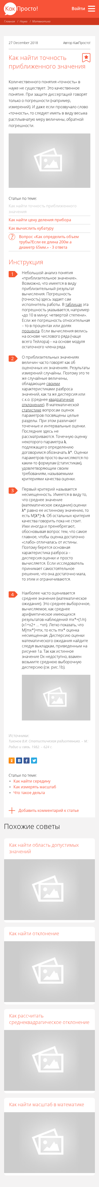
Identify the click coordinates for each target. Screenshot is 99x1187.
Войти (78, 8)
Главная (9, 21)
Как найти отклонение (34, 933)
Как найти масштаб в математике (46, 1104)
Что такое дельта (29, 792)
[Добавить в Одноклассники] (12, 761)
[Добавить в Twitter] (34, 761)
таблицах (73, 304)
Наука (23, 21)
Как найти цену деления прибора (40, 219)
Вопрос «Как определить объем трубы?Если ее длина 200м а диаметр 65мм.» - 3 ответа (49, 242)
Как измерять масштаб (34, 786)
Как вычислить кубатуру (31, 228)
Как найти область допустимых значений (44, 848)
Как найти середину (31, 781)
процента (30, 331)
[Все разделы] (91, 9)
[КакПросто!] (20, 8)
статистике (31, 410)
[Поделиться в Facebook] (27, 761)
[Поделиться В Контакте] (19, 761)
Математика (41, 21)
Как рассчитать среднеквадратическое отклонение (49, 1018)
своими (53, 383)
